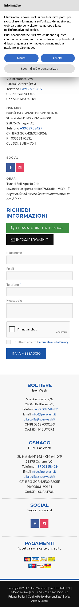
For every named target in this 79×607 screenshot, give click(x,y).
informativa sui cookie (23, 29)
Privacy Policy (16, 596)
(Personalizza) (53, 596)
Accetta (58, 58)
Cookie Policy (36, 596)
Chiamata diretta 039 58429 (39, 228)
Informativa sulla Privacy (53, 342)
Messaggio (14, 300)
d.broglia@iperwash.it (39, 419)
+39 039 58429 (31, 89)
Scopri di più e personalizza (39, 68)
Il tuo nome (15, 253)
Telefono (13, 284)
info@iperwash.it (32, 239)
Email (11, 268)
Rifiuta (21, 58)
